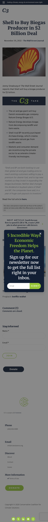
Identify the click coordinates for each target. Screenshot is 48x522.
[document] (24, 261)
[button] (40, 233)
